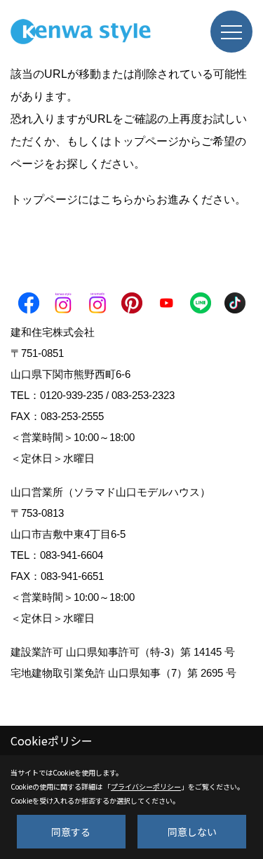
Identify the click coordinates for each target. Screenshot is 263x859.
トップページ (145, 141)
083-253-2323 (143, 395)
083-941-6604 (71, 555)
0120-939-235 (71, 395)
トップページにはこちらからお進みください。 (128, 199)
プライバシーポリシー (146, 786)
